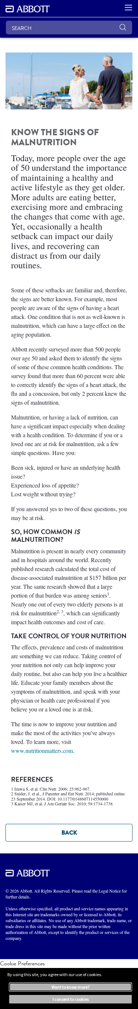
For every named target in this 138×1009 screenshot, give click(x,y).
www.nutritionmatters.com (42, 750)
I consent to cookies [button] (71, 999)
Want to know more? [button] (70, 987)
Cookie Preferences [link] (22, 963)
